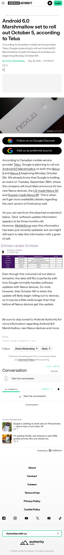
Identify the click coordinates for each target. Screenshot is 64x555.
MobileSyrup (23, 225)
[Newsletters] (48, 518)
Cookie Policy (32, 509)
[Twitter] (37, 518)
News (5, 337)
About (32, 467)
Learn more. (54, 15)
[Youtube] (26, 518)
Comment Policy (26, 359)
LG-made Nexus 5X (45, 190)
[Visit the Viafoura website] (55, 450)
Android (5, 341)
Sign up (56, 366)
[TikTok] (60, 518)
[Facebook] (3, 518)
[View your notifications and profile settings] (58, 389)
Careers (32, 484)
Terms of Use (32, 492)
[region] (32, 409)
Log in (49, 366)
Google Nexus (24, 341)
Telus (17, 164)
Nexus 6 (15, 173)
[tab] (11, 389)
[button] (32, 3)
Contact (32, 476)
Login (58, 3)
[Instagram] (15, 518)
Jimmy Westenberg (15, 61)
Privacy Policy (32, 501)
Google (14, 341)
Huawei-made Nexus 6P (23, 195)
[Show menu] (3, 3)
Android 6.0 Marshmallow (19, 169)
